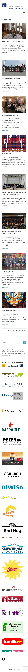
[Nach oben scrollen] (25, 669)
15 (3, 333)
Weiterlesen (5, 55)
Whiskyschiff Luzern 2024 (11, 78)
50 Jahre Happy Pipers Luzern (12, 310)
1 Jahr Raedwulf (7, 272)
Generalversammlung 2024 (11, 115)
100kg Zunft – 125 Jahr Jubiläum (13, 41)
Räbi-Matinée (6, 153)
